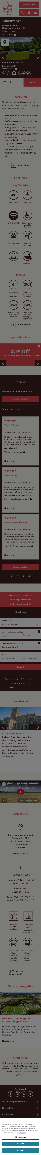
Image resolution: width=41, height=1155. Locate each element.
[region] (20, 1136)
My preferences (20, 1137)
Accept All (20, 1150)
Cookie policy (21, 1133)
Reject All (20, 1144)
